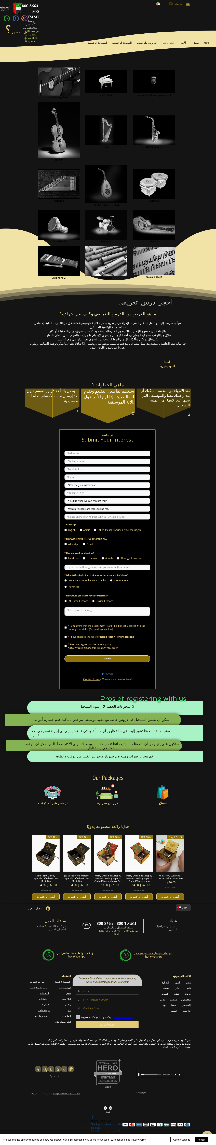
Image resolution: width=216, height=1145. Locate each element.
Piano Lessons (114, 909)
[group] (108, 868)
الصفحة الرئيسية (62, 981)
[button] (188, 4)
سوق (68, 993)
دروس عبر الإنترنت (38, 987)
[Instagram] (24, 18)
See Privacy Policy (136, 1139)
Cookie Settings (181, 1139)
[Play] (139, 1074)
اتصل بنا (45, 1004)
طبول (162, 999)
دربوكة (188, 993)
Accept (201, 1139)
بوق (164, 1005)
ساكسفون (186, 999)
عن (69, 1010)
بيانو (177, 988)
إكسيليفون (186, 1005)
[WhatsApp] (6, 18)
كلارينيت (187, 1010)
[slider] (179, 1074)
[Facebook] (15, 18)
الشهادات (43, 999)
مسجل (173, 1005)
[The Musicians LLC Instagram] (110, 1108)
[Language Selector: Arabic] (160, 4)
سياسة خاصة (44, 1010)
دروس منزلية (65, 987)
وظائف (68, 1004)
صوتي (166, 988)
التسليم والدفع (41, 1016)
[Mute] (176, 1074)
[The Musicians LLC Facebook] (105, 1108)
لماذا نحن (66, 999)
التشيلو (173, 1010)
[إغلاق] (212, 1139)
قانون (188, 988)
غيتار (188, 982)
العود (177, 982)
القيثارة (165, 982)
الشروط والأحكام (63, 1021)
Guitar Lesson (93, 909)
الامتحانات (44, 993)
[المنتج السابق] (189, 853)
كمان (176, 993)
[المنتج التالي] (27, 853)
